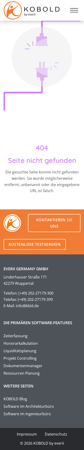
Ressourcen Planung (22, 373)
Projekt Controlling (20, 358)
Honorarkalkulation (21, 343)
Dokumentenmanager (23, 365)
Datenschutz (56, 434)
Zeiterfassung (16, 335)
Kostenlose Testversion (35, 244)
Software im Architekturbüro (29, 406)
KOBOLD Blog (15, 398)
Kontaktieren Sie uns (54, 223)
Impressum (27, 434)
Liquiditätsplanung (20, 350)
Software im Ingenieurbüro (27, 413)
